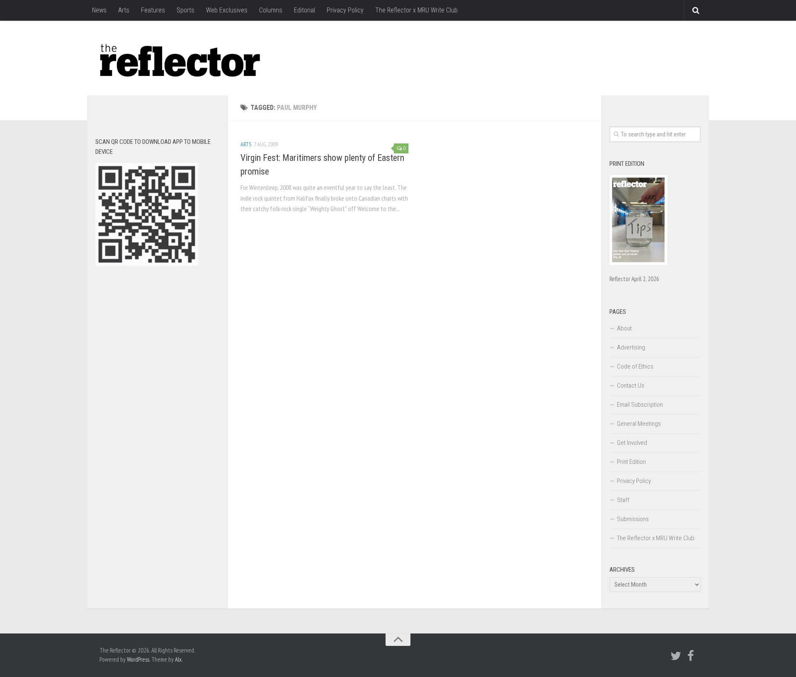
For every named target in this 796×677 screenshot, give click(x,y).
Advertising (631, 347)
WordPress (138, 659)
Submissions (633, 519)
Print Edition (631, 462)
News (99, 10)
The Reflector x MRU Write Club (416, 10)
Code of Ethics (635, 366)
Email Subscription (640, 404)
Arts (123, 10)
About (624, 328)
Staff (623, 500)
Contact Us (630, 385)
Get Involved (632, 442)
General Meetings (639, 423)
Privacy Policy (345, 10)
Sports (185, 10)
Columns (270, 10)
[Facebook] (690, 656)
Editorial (304, 10)
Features (153, 10)
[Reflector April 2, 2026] (638, 263)
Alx (178, 659)
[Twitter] (676, 656)
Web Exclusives (227, 10)
